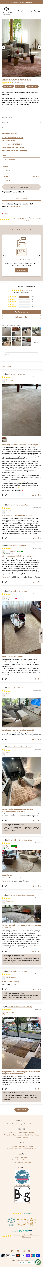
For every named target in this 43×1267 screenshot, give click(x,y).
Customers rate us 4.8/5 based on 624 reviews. (27, 219)
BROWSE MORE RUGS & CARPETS (14, 151)
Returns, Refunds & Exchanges (22, 1160)
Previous (3, 48)
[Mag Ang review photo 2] (4, 439)
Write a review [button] (21, 312)
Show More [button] (21, 1109)
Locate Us (13, 1146)
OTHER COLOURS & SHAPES (12, 137)
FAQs (31, 1146)
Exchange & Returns (30, 1149)
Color (5, 166)
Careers (33, 1124)
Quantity (35, 177)
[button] (7, 83)
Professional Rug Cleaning (13, 1135)
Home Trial (13, 1132)
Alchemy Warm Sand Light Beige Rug (20, 895)
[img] (6, 377)
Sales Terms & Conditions (22, 1163)
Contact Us (23, 1146)
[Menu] (39, 10)
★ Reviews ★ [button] (41, 635)
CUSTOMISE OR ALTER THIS (12, 144)
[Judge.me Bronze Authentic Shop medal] (11, 1222)
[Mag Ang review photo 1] (21, 410)
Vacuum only (32, 86)
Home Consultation (26, 1132)
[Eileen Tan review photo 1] (21, 1043)
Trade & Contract (22, 1138)
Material (6, 177)
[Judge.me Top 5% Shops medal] (31, 1222)
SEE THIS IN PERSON (9, 134)
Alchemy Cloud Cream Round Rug (19, 840)
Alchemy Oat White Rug (16, 374)
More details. (16, 206)
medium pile (20, 86)
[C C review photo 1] (21, 713)
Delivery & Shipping (21, 1157)
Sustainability (17, 1124)
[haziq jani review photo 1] (21, 914)
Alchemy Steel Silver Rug (16, 688)
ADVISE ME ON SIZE (9, 141)
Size (4, 156)
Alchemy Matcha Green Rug (17, 505)
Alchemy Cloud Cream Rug (17, 591)
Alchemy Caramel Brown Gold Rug (19, 747)
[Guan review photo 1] (21, 627)
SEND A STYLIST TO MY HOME (13, 147)
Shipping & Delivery (14, 1149)
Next (39, 48)
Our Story (6, 1124)
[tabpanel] (21, 255)
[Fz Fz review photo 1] (21, 782)
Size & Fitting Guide (32, 1135)
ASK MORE (21, 270)
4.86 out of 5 (27, 290)
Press (26, 1124)
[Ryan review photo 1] (21, 861)
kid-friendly (8, 86)
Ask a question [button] (21, 317)
